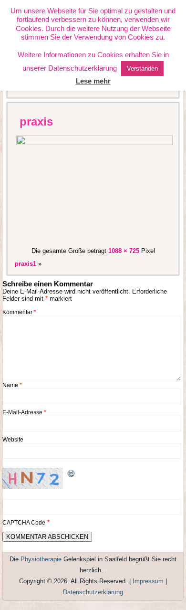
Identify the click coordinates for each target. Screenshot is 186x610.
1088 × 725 (123, 250)
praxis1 (25, 263)
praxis (36, 121)
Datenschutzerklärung (93, 592)
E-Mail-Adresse (24, 412)
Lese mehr (93, 81)
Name (12, 385)
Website (12, 439)
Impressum (148, 581)
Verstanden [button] (142, 68)
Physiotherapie (41, 559)
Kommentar (19, 312)
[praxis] (95, 143)
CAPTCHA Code (23, 522)
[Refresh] (71, 475)
